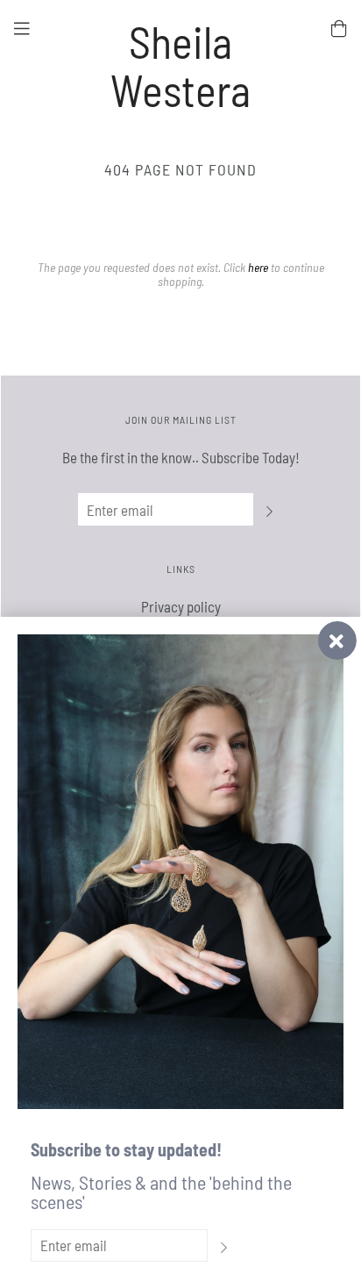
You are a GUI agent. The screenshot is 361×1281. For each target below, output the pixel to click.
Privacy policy (181, 606)
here (258, 267)
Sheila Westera (180, 66)
